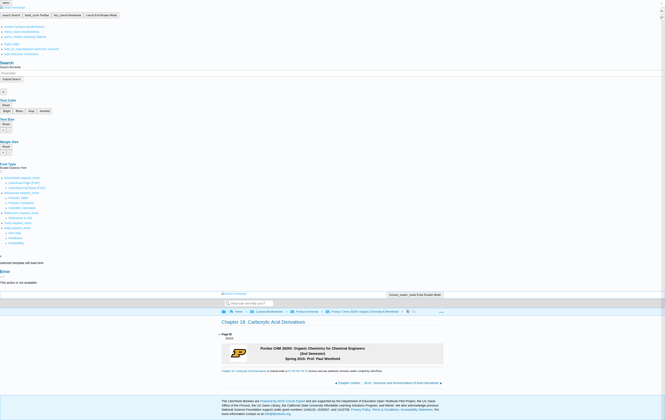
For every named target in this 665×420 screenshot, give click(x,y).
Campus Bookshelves (269, 311)
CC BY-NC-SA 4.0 (298, 371)
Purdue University (307, 311)
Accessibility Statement (417, 409)
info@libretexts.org (277, 414)
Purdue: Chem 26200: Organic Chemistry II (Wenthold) (365, 311)
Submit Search (11, 79)
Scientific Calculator (22, 208)
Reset (6, 105)
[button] (15, 238)
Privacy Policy (360, 409)
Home (238, 311)
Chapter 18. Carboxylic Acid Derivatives (244, 371)
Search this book (10, 67)
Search (227, 304)
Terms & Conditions (385, 409)
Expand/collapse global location (441, 310)
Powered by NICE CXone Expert (283, 401)
